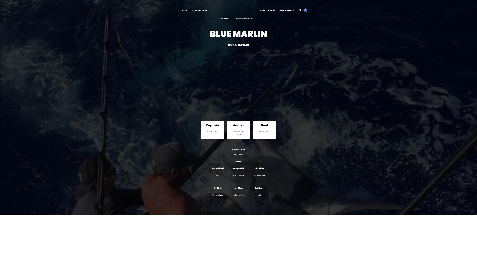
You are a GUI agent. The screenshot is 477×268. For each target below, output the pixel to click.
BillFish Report (224, 18)
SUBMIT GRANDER (267, 10)
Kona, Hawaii (238, 45)
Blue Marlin (238, 34)
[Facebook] (305, 10)
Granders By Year (200, 10)
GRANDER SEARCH (287, 10)
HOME (185, 10)
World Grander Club (244, 18)
